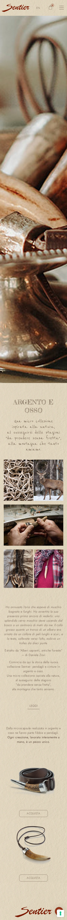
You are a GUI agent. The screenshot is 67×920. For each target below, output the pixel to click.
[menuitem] (38, 8)
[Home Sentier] (16, 8)
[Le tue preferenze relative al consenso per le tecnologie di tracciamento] (60, 913)
